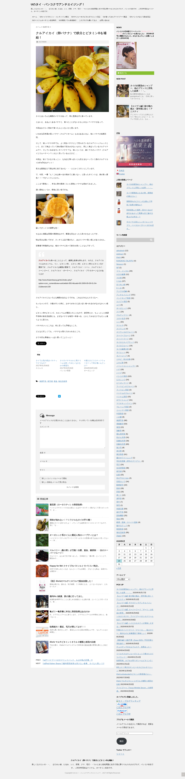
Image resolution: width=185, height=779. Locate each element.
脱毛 (118, 505)
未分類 (119, 451)
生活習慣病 (120, 468)
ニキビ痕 (119, 363)
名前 (43, 453)
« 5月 (118, 568)
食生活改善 (62, 381)
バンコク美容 (121, 376)
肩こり (119, 495)
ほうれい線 (120, 285)
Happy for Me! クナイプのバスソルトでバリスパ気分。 (75, 566)
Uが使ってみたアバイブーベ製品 (115, 17)
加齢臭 (119, 431)
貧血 (55, 381)
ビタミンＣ (120, 380)
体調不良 (42, 381)
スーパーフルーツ (123, 335)
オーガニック (121, 308)
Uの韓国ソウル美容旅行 (67, 20)
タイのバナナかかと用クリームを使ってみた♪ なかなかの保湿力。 (70, 363)
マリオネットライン (124, 403)
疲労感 (50, 381)
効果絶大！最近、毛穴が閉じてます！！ (68, 627)
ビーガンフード (122, 383)
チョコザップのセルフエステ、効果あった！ (134, 647)
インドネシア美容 (123, 298)
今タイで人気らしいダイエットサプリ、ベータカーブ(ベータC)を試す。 (140, 225)
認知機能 (119, 515)
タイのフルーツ (122, 346)
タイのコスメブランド (125, 342)
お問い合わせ (104, 20)
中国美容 (119, 414)
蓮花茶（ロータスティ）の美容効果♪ (66, 505)
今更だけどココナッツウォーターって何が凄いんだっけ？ (94, 363)
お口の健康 (120, 274)
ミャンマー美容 (122, 410)
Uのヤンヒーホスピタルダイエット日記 (85, 17)
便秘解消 (119, 424)
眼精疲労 (119, 485)
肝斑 (118, 492)
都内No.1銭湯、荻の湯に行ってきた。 (67, 596)
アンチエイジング (123, 295)
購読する (123, 73)
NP (117, 268)
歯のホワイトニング (124, 458)
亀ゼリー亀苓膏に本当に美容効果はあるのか (70, 611)
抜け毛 (119, 448)
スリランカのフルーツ (125, 332)
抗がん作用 (120, 437)
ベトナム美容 (121, 397)
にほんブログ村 (123, 707)
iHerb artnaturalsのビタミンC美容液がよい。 (134, 674)
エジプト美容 (121, 302)
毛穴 (118, 465)
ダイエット (120, 352)
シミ (118, 322)
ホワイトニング (122, 400)
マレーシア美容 (122, 407)
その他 (119, 278)
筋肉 (118, 488)
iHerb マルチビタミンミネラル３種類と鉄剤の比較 (73, 642)
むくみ (119, 288)
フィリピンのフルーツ (125, 386)
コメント (44, 427)
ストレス (119, 325)
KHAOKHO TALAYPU (124, 261)
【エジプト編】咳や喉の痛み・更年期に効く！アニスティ (141, 108)
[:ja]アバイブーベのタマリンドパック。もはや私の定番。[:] (67, 660)
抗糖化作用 (120, 441)
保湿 (118, 427)
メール (43, 461)
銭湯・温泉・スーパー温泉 (127, 522)
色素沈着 (119, 509)
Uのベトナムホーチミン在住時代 (44, 20)
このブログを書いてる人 (88, 20)
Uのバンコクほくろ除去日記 (140, 17)
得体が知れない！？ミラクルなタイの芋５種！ (71, 520)
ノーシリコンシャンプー (126, 366)
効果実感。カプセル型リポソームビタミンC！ (134, 661)
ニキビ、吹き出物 (123, 359)
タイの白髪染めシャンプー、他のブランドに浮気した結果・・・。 (141, 88)
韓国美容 (119, 529)
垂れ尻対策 (120, 434)
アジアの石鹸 (121, 291)
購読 (122, 741)
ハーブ (119, 373)
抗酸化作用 (120, 444)
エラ (118, 305)
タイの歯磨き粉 (122, 349)
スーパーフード (122, 339)
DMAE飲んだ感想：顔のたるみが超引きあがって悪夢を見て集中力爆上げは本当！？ (139, 213)
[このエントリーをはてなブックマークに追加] (59, 396)
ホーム (34, 17)
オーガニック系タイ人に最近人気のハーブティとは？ (74, 535)
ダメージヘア (121, 356)
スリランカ (120, 329)
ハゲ (118, 369)
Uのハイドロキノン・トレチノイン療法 (54, 17)
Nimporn (119, 264)
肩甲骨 (119, 498)
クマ (118, 312)
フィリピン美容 (122, 390)
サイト (42, 470)
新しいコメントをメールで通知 (54, 478)
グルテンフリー (122, 315)
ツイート (120, 754)
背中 (118, 502)
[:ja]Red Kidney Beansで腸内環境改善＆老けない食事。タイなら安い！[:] (73, 663)
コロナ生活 (120, 318)
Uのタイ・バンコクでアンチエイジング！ (58, 4)
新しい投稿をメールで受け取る (54, 482)
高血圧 (119, 536)
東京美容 (119, 454)
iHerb (118, 257)
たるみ (119, 281)
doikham (119, 254)
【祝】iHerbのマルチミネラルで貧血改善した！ (71, 581)
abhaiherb (120, 251)
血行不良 (119, 512)
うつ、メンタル (122, 271)
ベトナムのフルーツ (124, 393)
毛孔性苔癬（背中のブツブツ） (128, 461)
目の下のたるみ (122, 478)
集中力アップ (121, 526)
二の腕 (119, 417)
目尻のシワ (120, 482)
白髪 (118, 475)
